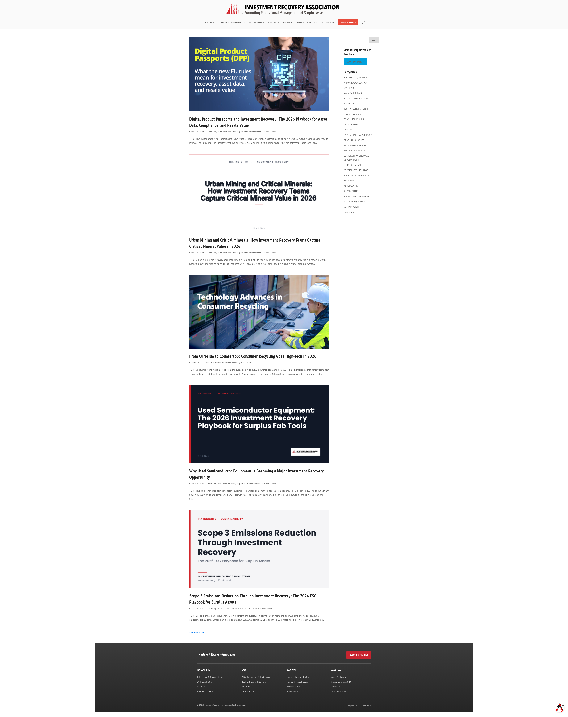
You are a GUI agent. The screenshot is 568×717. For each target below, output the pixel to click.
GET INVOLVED (255, 22)
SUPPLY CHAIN (351, 191)
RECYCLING (349, 180)
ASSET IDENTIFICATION (356, 98)
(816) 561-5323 (352, 706)
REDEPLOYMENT (352, 185)
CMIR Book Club (249, 691)
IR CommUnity (327, 22)
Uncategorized (351, 211)
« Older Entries (196, 632)
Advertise (335, 686)
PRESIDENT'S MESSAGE (356, 170)
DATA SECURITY (352, 124)
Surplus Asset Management (248, 131)
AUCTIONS (349, 103)
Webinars (201, 686)
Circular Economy (208, 131)
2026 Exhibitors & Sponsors (254, 682)
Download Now (355, 61)
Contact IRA (366, 706)
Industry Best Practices (227, 608)
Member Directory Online (298, 677)
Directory (348, 129)
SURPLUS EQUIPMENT (355, 201)
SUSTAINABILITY (269, 131)
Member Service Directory (298, 682)
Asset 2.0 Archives (339, 691)
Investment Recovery (226, 131)
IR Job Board (292, 691)
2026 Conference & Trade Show (256, 677)
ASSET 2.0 (272, 22)
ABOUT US (207, 22)
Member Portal (293, 686)
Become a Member (359, 655)
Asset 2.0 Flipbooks (353, 93)
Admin (195, 483)
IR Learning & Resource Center (210, 677)
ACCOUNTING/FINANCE (356, 77)
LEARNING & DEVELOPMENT (231, 22)
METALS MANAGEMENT (356, 165)
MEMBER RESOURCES (306, 22)
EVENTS (286, 22)
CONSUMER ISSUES (354, 119)
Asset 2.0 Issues (338, 677)
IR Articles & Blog (205, 691)
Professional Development (357, 175)
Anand (195, 131)
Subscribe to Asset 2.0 (341, 682)
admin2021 (197, 362)
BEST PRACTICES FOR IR (356, 108)
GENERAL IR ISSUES (354, 140)
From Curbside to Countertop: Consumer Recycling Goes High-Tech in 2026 (252, 356)
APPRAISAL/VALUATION (356, 82)
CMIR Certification (205, 682)
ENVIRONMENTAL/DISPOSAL (358, 134)
